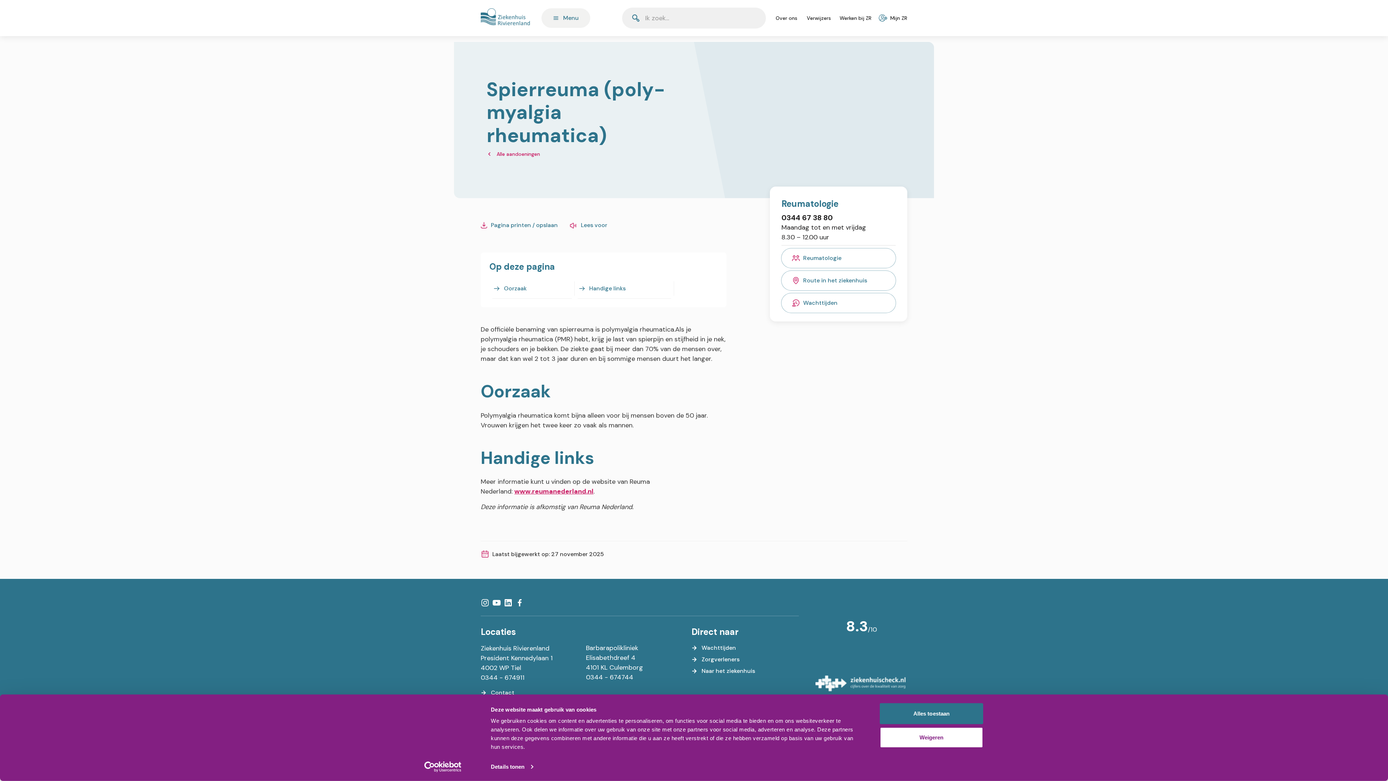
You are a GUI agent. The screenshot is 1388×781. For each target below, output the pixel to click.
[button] (743, 18)
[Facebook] (519, 602)
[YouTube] (496, 602)
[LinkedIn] (508, 602)
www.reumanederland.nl (554, 491)
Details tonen (507, 767)
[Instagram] (485, 602)
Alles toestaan (931, 713)
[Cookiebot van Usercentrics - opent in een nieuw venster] (443, 766)
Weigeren (932, 737)
